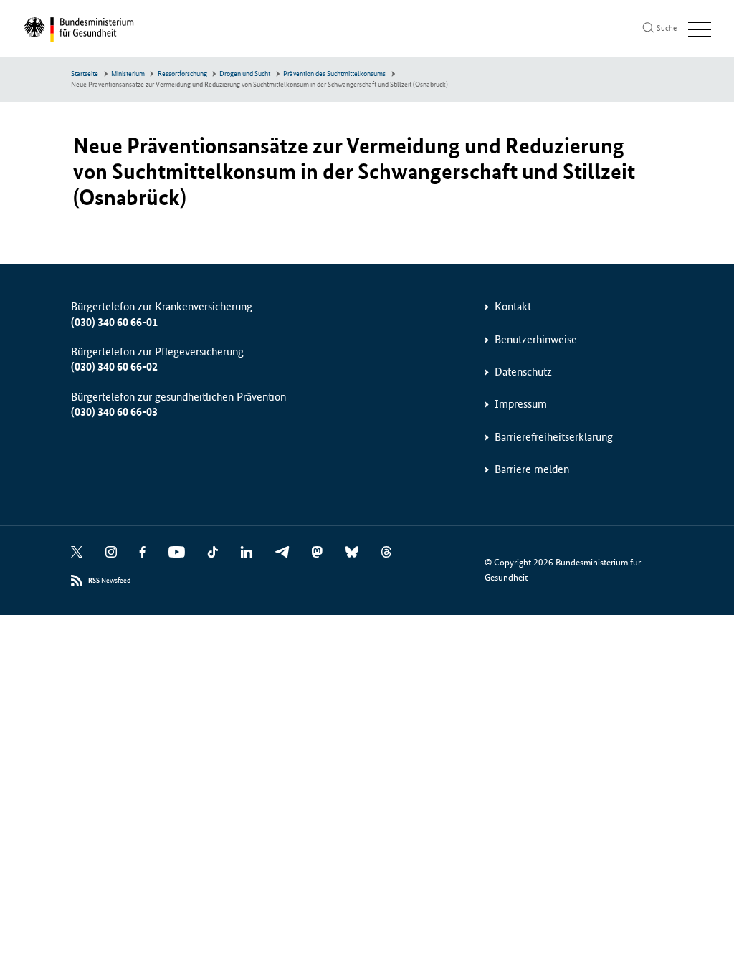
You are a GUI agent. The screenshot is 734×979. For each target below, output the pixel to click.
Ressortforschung (182, 74)
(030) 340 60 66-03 (114, 412)
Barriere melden (532, 469)
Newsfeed (109, 580)
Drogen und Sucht (244, 74)
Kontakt (513, 306)
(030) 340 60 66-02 (114, 366)
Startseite (84, 74)
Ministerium (128, 74)
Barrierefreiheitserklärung (554, 437)
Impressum (521, 404)
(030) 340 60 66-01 (114, 322)
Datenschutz (523, 371)
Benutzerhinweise (536, 339)
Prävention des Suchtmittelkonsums (334, 74)
